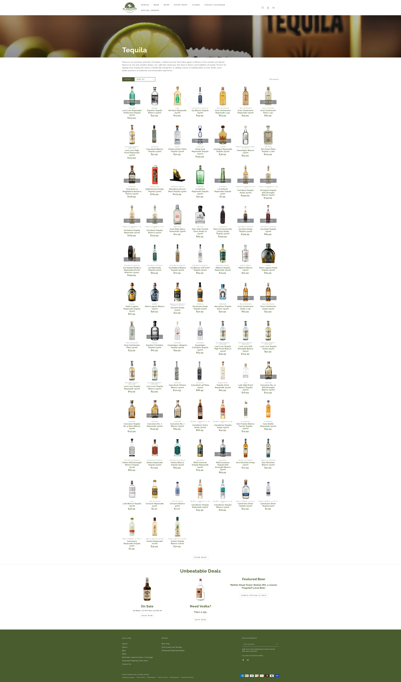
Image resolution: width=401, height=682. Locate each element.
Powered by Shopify (128, 677)
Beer (124, 650)
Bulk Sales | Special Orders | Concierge (137, 657)
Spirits (124, 647)
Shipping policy (174, 677)
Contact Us (126, 664)
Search (125, 644)
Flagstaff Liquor (132, 674)
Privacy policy (140, 677)
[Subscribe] (277, 644)
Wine (124, 654)
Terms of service (163, 677)
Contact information (187, 677)
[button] (262, 7)
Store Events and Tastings (172, 647)
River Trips (166, 644)
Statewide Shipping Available (173, 650)
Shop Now (147, 615)
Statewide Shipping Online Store (135, 661)
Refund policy (151, 677)
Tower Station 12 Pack (254, 595)
